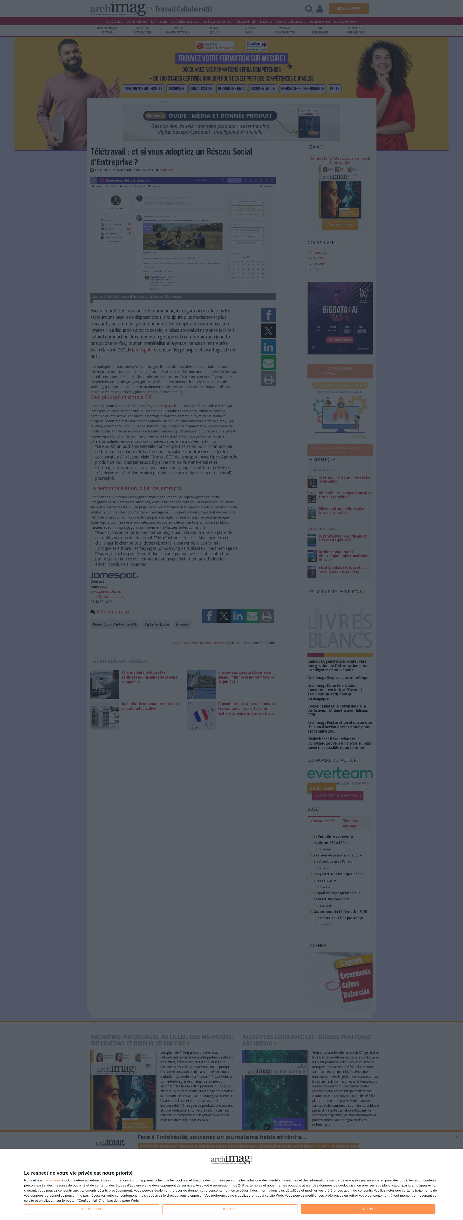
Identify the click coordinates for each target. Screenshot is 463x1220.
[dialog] (231, 1184)
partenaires (52, 1180)
